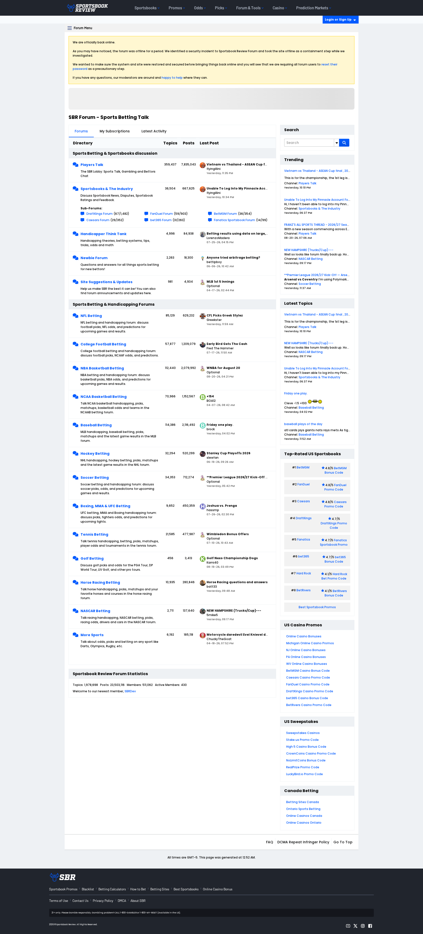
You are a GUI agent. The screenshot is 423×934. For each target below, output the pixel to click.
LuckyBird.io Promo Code (304, 774)
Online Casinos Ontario (303, 822)
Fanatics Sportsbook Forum (234, 220)
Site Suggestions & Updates (106, 281)
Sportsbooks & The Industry (107, 188)
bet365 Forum (161, 220)
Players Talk (92, 164)
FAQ (269, 842)
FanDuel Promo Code (335, 487)
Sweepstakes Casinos (303, 733)
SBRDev (130, 691)
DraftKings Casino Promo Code (309, 691)
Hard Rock (303, 573)
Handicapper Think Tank (104, 233)
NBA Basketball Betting (102, 368)
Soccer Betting (95, 477)
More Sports (92, 634)
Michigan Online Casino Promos (310, 643)
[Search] (344, 143)
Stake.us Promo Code (302, 740)
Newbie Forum (94, 257)
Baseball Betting (96, 425)
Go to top (342, 842)
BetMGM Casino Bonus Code (308, 671)
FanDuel (303, 484)
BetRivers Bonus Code (336, 593)
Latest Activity (153, 131)
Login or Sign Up (338, 19)
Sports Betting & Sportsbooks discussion (115, 153)
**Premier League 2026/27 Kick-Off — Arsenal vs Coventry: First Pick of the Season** (347, 275)
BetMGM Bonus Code (336, 470)
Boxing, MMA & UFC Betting (105, 506)
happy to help (172, 78)
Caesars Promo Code (335, 504)
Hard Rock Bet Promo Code (334, 576)
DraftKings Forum (99, 214)
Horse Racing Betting (100, 582)
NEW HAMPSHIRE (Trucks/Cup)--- (308, 250)
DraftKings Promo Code (334, 525)
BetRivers (303, 590)
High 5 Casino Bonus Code (306, 747)
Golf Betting (92, 558)
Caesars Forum (97, 220)
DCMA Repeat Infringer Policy (303, 842)
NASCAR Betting (95, 610)
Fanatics (303, 539)
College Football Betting (103, 344)
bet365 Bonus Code (335, 559)
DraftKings (304, 518)
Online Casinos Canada (304, 816)
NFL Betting (91, 315)
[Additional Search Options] (336, 143)
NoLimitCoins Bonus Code (306, 760)
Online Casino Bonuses (303, 636)
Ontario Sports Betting (303, 809)
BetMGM (303, 467)
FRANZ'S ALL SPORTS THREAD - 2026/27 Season (318, 225)
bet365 (303, 556)
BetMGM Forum (225, 214)
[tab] (81, 131)
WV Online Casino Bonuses (306, 664)
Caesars (303, 501)
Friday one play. (295, 393)
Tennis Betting (94, 534)
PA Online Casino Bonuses (306, 657)
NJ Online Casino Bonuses (306, 650)
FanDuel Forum (161, 214)
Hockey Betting (95, 453)
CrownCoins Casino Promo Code (311, 753)
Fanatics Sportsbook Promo (334, 542)
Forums (81, 131)
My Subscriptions (115, 131)
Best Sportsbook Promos (317, 607)
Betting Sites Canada (302, 802)
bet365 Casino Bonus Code (307, 698)
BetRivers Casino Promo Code (308, 705)
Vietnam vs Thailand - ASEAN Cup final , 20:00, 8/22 (322, 171)
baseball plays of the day (303, 424)
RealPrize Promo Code (302, 767)
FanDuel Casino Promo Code (307, 684)
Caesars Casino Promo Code (308, 677)
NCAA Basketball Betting (104, 396)
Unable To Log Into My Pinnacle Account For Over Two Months (330, 200)
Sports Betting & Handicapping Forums (113, 304)
